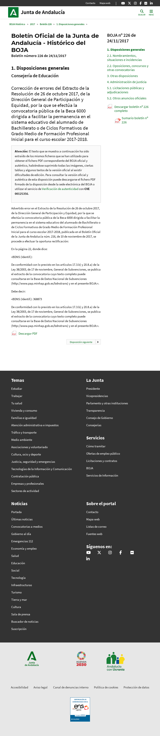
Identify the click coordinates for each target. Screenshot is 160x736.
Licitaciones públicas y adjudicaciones (125, 90)
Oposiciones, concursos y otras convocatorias (127, 68)
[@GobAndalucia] (123, 3)
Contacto (90, 3)
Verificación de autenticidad (60, 189)
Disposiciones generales (126, 49)
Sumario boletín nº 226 (135, 120)
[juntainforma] (145, 3)
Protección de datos (136, 687)
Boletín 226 (46, 24)
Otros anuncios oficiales (126, 98)
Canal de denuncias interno (71, 687)
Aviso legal (41, 687)
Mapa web (105, 3)
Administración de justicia (126, 82)
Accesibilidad (19, 687)
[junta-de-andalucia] (151, 3)
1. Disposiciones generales (70, 24)
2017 (32, 24)
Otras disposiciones (122, 76)
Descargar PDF (28, 333)
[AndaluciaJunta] (140, 3)
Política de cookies (106, 687)
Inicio (49, 12)
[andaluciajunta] (129, 3)
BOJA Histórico (17, 24)
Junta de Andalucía (14, 12)
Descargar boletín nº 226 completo (131, 109)
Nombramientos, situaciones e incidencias (124, 57)
